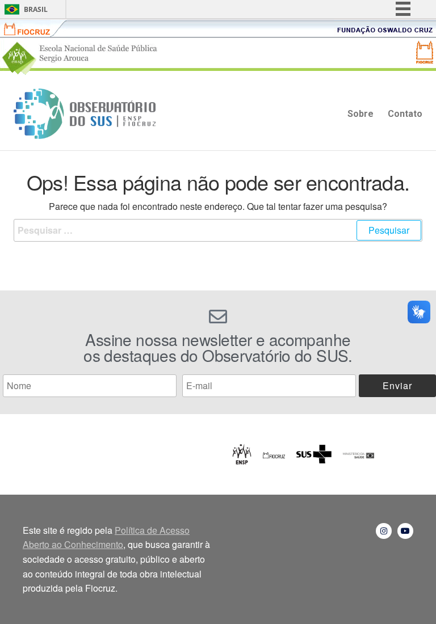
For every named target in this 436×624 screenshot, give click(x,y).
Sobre (360, 113)
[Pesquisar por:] (218, 230)
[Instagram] (384, 531)
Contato (405, 113)
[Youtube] (405, 531)
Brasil (36, 9)
